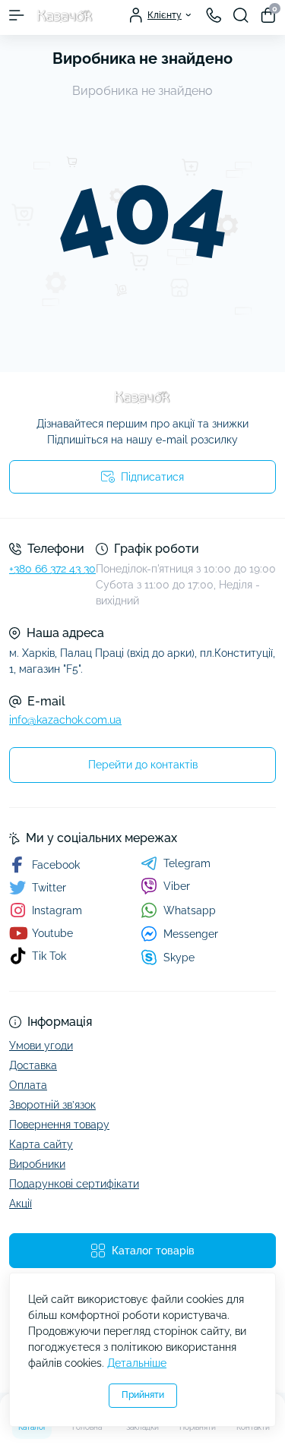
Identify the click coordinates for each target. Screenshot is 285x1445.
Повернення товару (59, 1124)
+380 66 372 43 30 (52, 569)
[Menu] (16, 15)
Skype (179, 957)
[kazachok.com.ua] (142, 397)
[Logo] (64, 15)
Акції (20, 1203)
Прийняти (143, 1395)
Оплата (28, 1085)
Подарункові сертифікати (74, 1184)
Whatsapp (189, 910)
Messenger (190, 934)
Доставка (33, 1065)
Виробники (37, 1164)
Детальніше (136, 1363)
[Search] (241, 15)
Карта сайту (41, 1144)
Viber (176, 886)
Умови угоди (41, 1046)
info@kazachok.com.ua (65, 720)
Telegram (187, 863)
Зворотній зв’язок (52, 1105)
